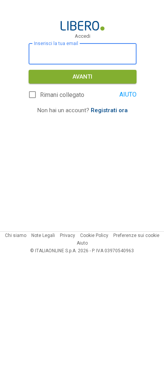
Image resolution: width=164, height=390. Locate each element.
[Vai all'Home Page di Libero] (83, 26)
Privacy (67, 235)
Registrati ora (109, 110)
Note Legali (43, 235)
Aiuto (82, 243)
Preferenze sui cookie (136, 235)
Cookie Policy (94, 235)
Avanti (82, 76)
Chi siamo (15, 235)
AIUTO (128, 94)
